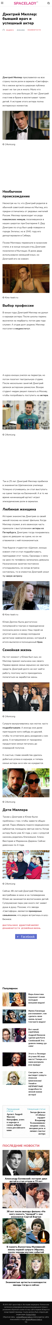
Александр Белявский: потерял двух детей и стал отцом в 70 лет (26, 1180)
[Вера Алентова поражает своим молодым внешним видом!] (14, 999)
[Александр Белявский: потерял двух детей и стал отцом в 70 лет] (26, 1162)
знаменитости (12, 928)
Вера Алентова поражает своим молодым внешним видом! (36, 998)
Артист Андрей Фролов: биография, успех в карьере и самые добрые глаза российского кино (16, 1122)
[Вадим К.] (4, 30)
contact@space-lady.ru (24, 1317)
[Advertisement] (26, 53)
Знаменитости (34, 30)
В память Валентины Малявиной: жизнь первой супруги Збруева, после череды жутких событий (26, 1249)
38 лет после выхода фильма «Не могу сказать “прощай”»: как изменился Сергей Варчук (26, 1214)
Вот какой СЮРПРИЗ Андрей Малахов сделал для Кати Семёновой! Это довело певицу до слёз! (37, 1037)
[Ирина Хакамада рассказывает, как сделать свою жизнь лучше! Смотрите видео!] (14, 1016)
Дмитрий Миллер (29, 925)
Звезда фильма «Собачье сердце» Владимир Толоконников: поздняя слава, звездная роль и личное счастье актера (37, 1123)
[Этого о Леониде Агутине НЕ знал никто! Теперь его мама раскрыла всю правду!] (14, 1059)
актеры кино (11, 925)
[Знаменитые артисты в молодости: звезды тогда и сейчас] (26, 1266)
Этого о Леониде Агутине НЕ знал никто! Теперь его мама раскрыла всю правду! (37, 1059)
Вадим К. (10, 30)
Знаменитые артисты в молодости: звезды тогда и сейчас (26, 1283)
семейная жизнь (32, 928)
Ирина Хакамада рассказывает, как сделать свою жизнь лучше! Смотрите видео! (37, 1016)
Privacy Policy (31, 1314)
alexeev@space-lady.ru (33, 1319)
